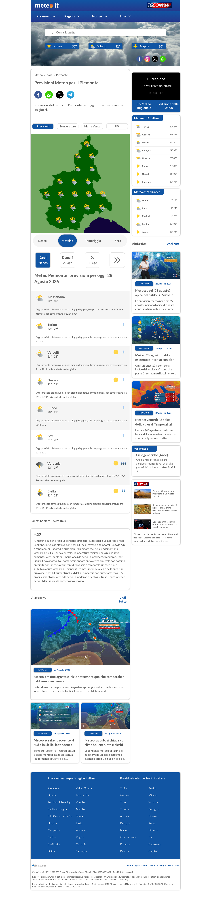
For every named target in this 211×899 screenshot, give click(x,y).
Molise (52, 837)
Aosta (152, 788)
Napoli (124, 830)
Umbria (52, 823)
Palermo (125, 851)
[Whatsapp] (49, 95)
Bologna (153, 809)
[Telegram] (70, 95)
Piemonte (53, 788)
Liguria (52, 795)
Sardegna (81, 851)
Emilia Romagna (57, 809)
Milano (152, 795)
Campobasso (128, 837)
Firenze (153, 816)
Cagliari (153, 851)
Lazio (79, 823)
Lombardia (82, 795)
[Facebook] (139, 59)
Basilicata (54, 844)
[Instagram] (147, 59)
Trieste (124, 809)
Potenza (125, 844)
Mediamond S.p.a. (56, 884)
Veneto (80, 802)
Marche (80, 809)
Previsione (144, 283)
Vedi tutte (123, 599)
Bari (151, 837)
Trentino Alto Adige (60, 802)
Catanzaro (154, 844)
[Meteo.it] (46, 5)
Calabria (81, 844)
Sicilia (51, 851)
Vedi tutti (173, 244)
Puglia (80, 837)
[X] (155, 59)
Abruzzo (81, 830)
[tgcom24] (159, 5)
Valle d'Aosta (84, 788)
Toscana (81, 816)
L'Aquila (153, 830)
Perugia (125, 823)
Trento (124, 802)
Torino (124, 788)
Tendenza (42, 670)
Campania (54, 830)
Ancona (124, 816)
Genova (124, 795)
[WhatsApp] (163, 59)
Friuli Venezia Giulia (60, 816)
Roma (151, 823)
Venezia (153, 802)
